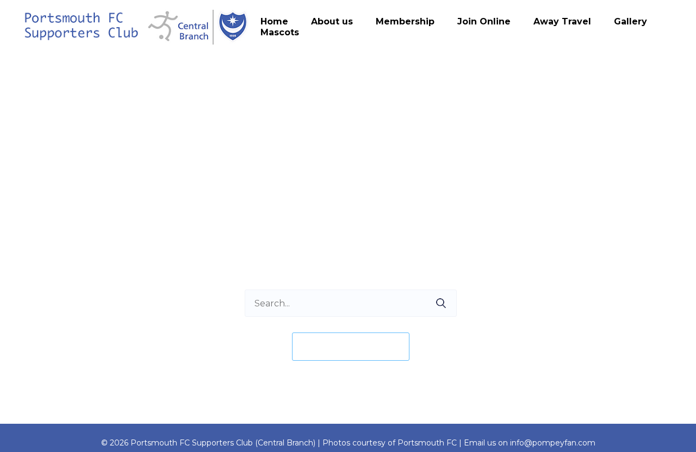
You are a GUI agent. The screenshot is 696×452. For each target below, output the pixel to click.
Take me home (350, 346)
